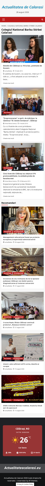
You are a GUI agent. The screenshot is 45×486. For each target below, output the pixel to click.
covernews (21, 481)
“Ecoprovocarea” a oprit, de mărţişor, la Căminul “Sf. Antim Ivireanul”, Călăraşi (20, 119)
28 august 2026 (19, 242)
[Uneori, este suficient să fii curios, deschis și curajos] (22, 347)
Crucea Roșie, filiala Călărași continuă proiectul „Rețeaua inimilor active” (18, 323)
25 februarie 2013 (24, 181)
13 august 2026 (19, 411)
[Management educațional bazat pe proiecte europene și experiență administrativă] (22, 220)
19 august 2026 (19, 369)
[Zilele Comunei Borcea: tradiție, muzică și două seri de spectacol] (22, 389)
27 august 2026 (19, 286)
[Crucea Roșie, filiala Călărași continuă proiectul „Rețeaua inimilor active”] (22, 306)
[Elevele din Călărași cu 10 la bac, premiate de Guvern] (22, 49)
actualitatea (8, 71)
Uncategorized (19, 60)
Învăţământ (8, 60)
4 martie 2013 (23, 123)
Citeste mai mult (8, 83)
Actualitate (7, 232)
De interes (7, 113)
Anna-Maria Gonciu (11, 123)
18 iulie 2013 (19, 71)
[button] (3, 19)
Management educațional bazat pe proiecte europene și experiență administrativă (21, 238)
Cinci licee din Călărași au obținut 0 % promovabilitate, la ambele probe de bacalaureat (19, 176)
